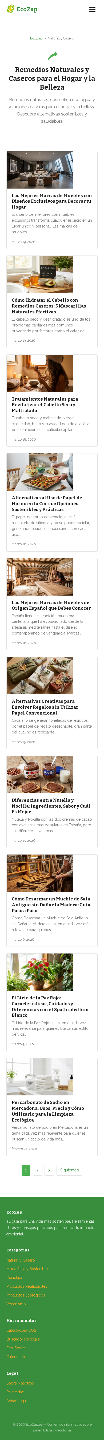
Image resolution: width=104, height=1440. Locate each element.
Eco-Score (15, 1348)
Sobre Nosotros (20, 1383)
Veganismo (16, 1304)
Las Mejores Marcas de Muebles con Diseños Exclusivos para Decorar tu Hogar (52, 201)
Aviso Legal (16, 1401)
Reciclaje (14, 1277)
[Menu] (92, 9)
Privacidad (15, 1392)
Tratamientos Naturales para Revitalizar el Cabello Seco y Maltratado (45, 404)
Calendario (15, 1357)
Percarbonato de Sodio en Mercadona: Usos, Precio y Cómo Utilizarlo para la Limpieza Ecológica (48, 1111)
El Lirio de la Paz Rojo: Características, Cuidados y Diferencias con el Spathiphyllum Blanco (50, 1006)
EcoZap (36, 38)
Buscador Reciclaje (23, 1339)
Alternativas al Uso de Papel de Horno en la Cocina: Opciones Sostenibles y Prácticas (47, 503)
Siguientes (69, 1170)
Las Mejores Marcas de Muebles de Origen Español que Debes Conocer (51, 605)
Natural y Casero (20, 1260)
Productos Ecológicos (25, 1295)
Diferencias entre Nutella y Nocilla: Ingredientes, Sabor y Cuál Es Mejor (51, 806)
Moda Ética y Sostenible (27, 1269)
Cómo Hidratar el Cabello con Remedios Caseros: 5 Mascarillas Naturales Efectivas (49, 305)
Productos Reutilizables (26, 1286)
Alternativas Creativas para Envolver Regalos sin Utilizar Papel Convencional (45, 707)
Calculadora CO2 (21, 1330)
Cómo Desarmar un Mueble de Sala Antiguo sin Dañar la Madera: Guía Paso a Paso (51, 904)
